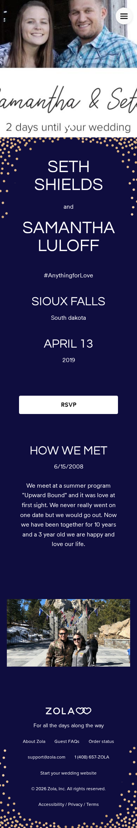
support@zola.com (46, 757)
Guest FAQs (67, 741)
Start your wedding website (68, 773)
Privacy (75, 804)
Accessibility (51, 804)
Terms (92, 804)
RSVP (68, 404)
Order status (101, 741)
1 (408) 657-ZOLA (92, 757)
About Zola (34, 741)
